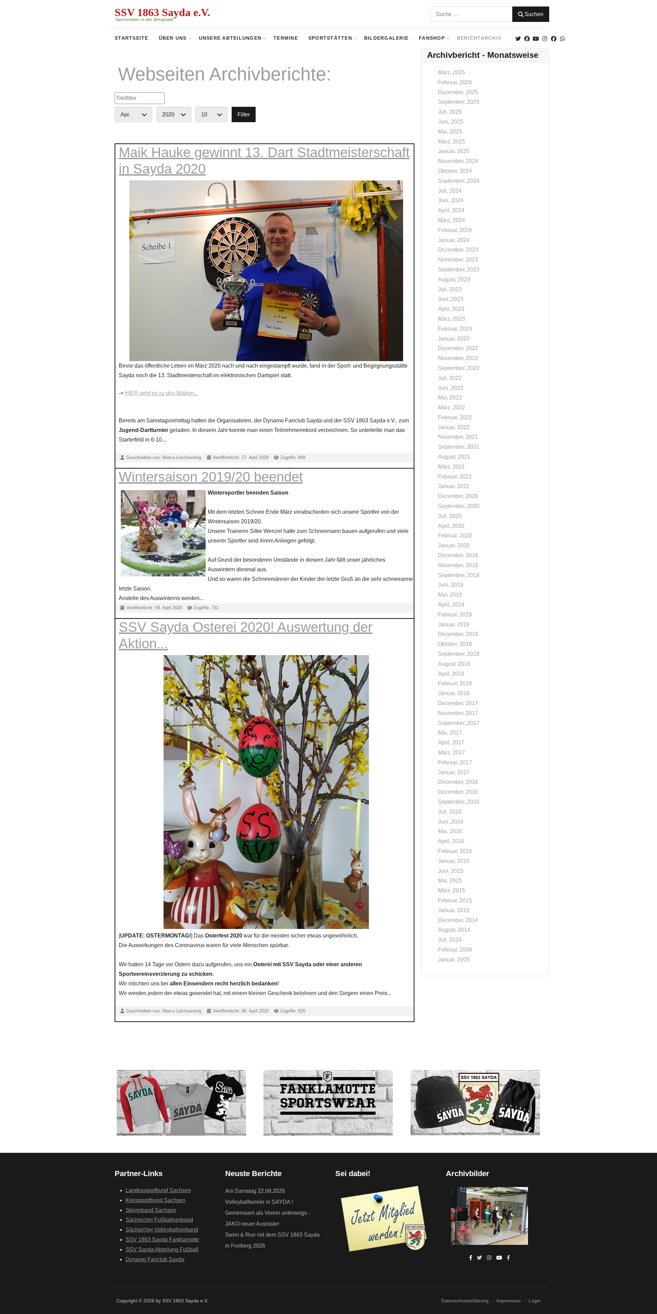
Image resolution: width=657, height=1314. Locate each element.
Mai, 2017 (450, 733)
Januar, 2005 (453, 959)
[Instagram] (544, 39)
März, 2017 (451, 752)
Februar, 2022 (455, 417)
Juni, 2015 (450, 871)
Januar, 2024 (453, 240)
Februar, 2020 (455, 535)
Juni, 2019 (450, 585)
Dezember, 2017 (458, 703)
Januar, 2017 (453, 772)
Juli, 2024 (450, 191)
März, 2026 (451, 72)
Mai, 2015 (450, 880)
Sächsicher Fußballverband (159, 1220)
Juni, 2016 (450, 822)
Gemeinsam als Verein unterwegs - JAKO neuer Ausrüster (267, 1218)
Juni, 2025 (450, 122)
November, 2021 (458, 437)
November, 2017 (458, 713)
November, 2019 (458, 565)
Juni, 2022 (450, 388)
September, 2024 (458, 181)
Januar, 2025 (453, 151)
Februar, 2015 (455, 900)
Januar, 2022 (453, 427)
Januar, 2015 (453, 910)
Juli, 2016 (450, 812)
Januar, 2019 (453, 624)
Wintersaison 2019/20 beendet (211, 476)
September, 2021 (458, 447)
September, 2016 (458, 802)
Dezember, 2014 (458, 920)
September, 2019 (458, 575)
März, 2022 (451, 407)
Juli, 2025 (450, 112)
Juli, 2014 (450, 940)
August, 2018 (454, 664)
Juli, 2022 (450, 378)
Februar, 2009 (455, 950)
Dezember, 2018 (458, 634)
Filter (243, 114)
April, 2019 (451, 605)
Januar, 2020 (453, 545)
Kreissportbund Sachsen (155, 1200)
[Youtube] (535, 39)
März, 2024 (451, 220)
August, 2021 (454, 457)
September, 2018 (458, 654)
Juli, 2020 (450, 516)
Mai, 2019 (450, 595)
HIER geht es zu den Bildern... (161, 393)
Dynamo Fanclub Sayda (155, 1259)
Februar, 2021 (455, 477)
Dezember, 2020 (458, 496)
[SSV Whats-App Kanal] (562, 39)
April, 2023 (451, 309)
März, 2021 (451, 467)
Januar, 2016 (453, 861)
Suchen (534, 14)
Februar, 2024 (455, 230)
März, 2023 (451, 319)
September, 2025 (458, 102)
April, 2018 (451, 674)
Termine (285, 38)
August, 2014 (454, 930)
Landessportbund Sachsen (158, 1190)
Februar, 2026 (455, 82)
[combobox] (471, 14)
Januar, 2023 (453, 339)
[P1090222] (489, 1216)
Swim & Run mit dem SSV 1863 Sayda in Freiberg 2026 (272, 1240)
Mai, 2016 (450, 831)
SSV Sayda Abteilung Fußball (162, 1249)
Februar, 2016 (455, 851)
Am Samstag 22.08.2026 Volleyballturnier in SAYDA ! (259, 1196)
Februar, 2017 (455, 762)
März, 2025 (451, 141)
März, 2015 (451, 890)
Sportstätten (330, 38)
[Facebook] (527, 39)
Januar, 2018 (453, 693)
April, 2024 (451, 210)
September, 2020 (458, 506)
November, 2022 (458, 358)
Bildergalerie (386, 38)
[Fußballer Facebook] (553, 39)
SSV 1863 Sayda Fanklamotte (162, 1239)
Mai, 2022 (450, 397)
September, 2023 (458, 269)
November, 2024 (458, 161)
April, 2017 (451, 742)
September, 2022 (458, 368)
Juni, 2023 (450, 299)
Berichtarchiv (479, 38)
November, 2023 (458, 260)
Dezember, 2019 (458, 555)
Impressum (509, 1300)
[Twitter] (518, 39)
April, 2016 (451, 841)
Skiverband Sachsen (151, 1210)
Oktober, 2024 (455, 171)
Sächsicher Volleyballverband (162, 1230)
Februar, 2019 (455, 614)
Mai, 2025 (450, 132)
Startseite (132, 38)
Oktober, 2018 (455, 644)
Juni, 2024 (450, 200)
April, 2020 (451, 526)
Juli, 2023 (450, 289)
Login (535, 1300)
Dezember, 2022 (458, 348)
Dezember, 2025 (458, 92)
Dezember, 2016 (458, 782)
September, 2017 (458, 723)
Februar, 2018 (455, 683)
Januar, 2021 (453, 486)
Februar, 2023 (455, 329)
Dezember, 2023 (458, 250)
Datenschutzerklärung (465, 1300)
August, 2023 (454, 279)
